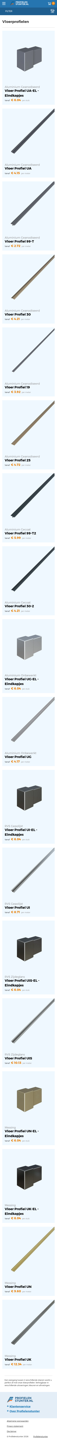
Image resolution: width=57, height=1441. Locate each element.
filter (8, 11)
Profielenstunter (40, 1436)
